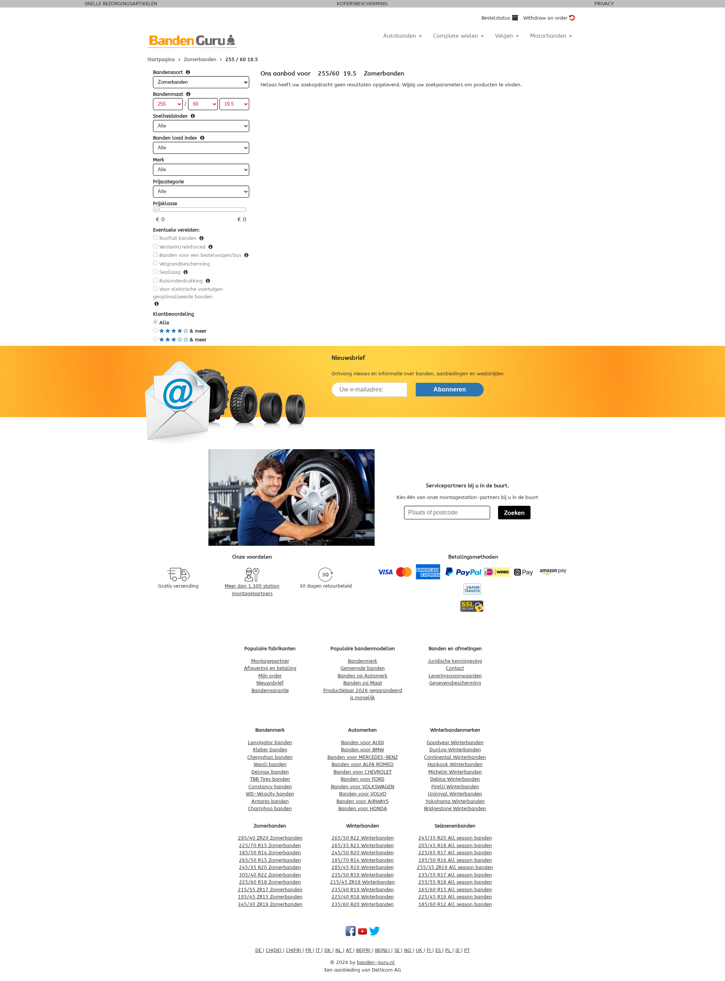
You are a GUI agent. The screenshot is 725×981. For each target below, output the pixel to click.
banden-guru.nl (376, 962)
